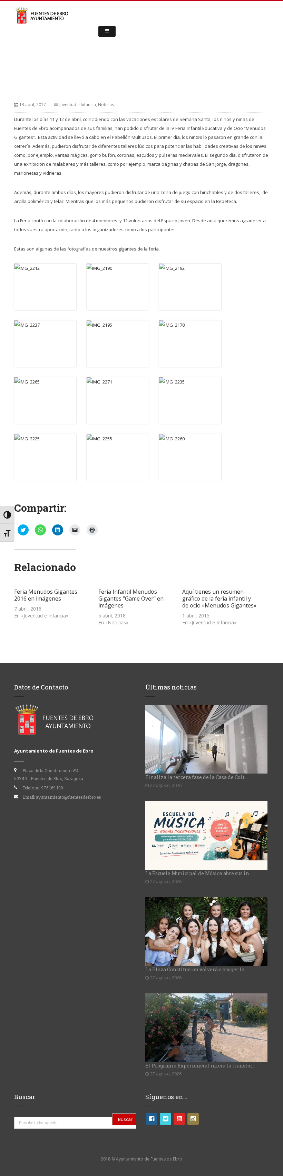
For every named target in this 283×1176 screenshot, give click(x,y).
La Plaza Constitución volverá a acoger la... (196, 969)
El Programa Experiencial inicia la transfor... (200, 1065)
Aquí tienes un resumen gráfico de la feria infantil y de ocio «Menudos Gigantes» (219, 598)
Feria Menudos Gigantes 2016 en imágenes (45, 595)
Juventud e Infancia (77, 104)
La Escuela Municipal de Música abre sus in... (198, 873)
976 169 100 (52, 787)
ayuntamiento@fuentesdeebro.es (68, 797)
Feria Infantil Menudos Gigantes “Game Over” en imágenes (131, 598)
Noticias (106, 104)
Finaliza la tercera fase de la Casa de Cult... (196, 777)
